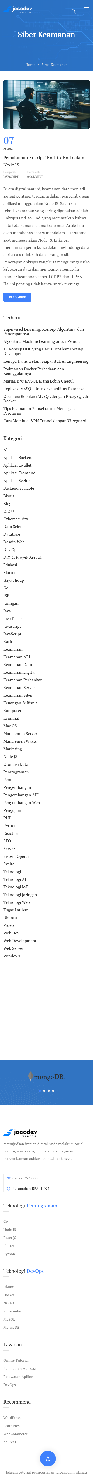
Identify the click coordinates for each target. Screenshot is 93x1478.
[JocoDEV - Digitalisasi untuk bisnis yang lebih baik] (17, 9)
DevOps (9, 1384)
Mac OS (10, 726)
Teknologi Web (16, 902)
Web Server (13, 948)
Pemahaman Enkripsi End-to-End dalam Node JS (43, 161)
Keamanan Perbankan (23, 680)
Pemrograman (16, 772)
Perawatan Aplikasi (19, 1376)
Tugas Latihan (16, 910)
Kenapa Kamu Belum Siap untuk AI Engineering (45, 361)
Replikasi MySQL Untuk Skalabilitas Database (43, 388)
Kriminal (11, 718)
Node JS (10, 756)
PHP (7, 818)
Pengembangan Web (21, 802)
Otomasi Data (15, 764)
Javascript (10, 176)
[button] (40, 1091)
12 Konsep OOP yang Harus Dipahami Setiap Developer (43, 351)
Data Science (14, 526)
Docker (8, 1294)
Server (9, 848)
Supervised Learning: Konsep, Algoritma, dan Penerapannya (43, 331)
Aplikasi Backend (18, 457)
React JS (10, 833)
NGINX (9, 1302)
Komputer (12, 710)
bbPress (9, 1441)
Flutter (9, 572)
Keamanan (13, 649)
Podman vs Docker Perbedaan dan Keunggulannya (33, 371)
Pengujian (12, 810)
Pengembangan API (21, 795)
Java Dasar (12, 618)
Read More (17, 297)
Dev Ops (10, 549)
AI (5, 449)
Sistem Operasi (16, 856)
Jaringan (11, 603)
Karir (7, 641)
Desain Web (14, 541)
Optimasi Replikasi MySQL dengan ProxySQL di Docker (45, 399)
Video (8, 925)
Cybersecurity (15, 518)
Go (5, 587)
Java (7, 610)
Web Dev (11, 933)
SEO (7, 841)
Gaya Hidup (13, 580)
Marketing (12, 749)
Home (30, 64)
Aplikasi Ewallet (17, 465)
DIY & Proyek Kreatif (22, 557)
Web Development (20, 940)
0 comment (35, 176)
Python (10, 825)
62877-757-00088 (27, 1178)
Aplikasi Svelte (16, 480)
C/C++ (9, 511)
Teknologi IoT (15, 887)
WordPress (12, 1417)
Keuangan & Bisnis (20, 703)
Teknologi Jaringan (20, 894)
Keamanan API (16, 656)
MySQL (9, 1319)
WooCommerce (15, 1433)
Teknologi (12, 871)
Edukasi (10, 564)
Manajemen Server (20, 733)
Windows (11, 956)
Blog (7, 503)
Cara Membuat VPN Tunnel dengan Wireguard (44, 420)
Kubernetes (12, 1311)
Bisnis (8, 495)
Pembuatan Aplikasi (19, 1368)
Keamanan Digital (19, 672)
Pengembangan (17, 787)
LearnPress (12, 1425)
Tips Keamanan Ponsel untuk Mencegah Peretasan (39, 411)
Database (11, 534)
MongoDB (11, 1327)
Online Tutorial (16, 1360)
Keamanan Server (19, 687)
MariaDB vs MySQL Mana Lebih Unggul (38, 381)
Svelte (8, 864)
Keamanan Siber (18, 695)
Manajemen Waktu (20, 741)
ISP (6, 595)
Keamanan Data (17, 664)
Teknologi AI (14, 879)
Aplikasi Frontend (19, 472)
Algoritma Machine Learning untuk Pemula (42, 341)
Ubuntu (10, 917)
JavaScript (12, 633)
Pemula (10, 779)
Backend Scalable (18, 488)
